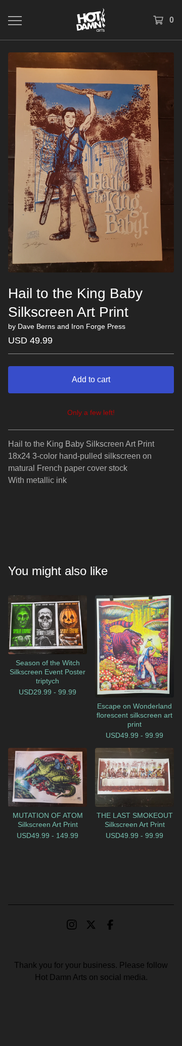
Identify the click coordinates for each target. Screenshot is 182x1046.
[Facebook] (110, 924)
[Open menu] (14, 20)
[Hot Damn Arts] (90, 20)
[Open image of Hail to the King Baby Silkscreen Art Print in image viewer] (91, 162)
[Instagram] (71, 924)
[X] (91, 924)
